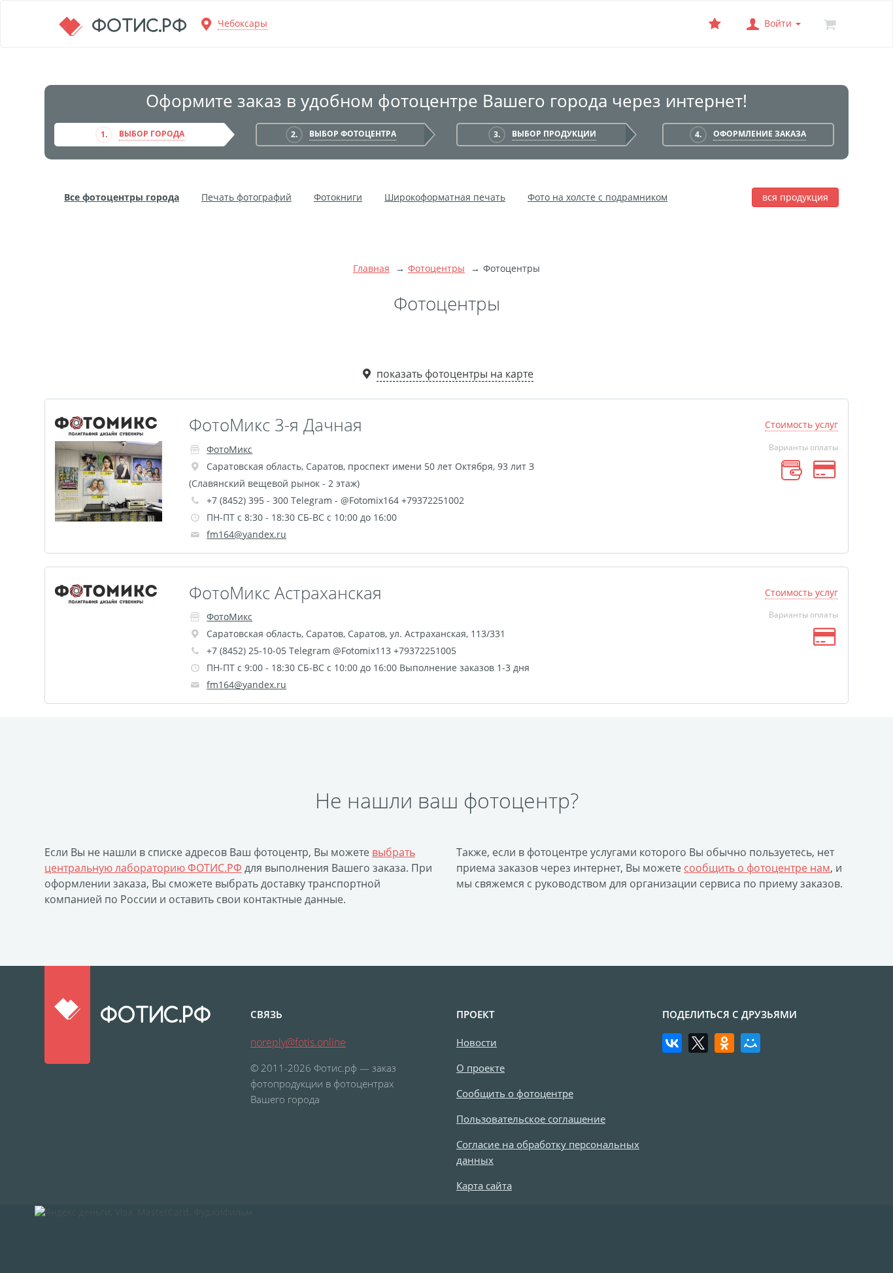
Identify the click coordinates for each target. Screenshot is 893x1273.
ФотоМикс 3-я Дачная (275, 425)
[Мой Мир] (750, 1043)
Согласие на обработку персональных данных (547, 1152)
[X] (698, 1043)
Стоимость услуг (801, 424)
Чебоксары (242, 23)
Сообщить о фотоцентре (514, 1093)
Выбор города (151, 133)
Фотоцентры (436, 268)
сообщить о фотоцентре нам (757, 868)
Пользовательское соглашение (530, 1118)
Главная (371, 268)
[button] (772, 24)
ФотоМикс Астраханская (285, 592)
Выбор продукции (554, 133)
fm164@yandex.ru (246, 534)
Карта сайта (484, 1185)
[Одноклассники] (724, 1043)
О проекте (480, 1067)
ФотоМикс (229, 449)
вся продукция (795, 197)
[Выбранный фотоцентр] (714, 24)
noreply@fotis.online (298, 1042)
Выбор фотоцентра (352, 133)
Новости (476, 1042)
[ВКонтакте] (672, 1043)
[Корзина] (830, 24)
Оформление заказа (759, 133)
